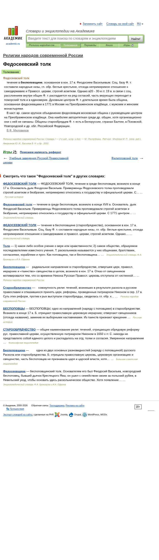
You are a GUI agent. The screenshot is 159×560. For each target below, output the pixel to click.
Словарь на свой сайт (120, 23)
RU (139, 23)
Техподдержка (56, 405)
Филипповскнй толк (124, 158)
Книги (109, 45)
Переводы (90, 45)
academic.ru (13, 43)
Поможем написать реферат (40, 152)
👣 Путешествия (15, 408)
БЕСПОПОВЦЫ (14, 308)
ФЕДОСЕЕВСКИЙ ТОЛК (19, 183)
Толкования (70, 45)
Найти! (135, 38)
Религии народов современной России (43, 45)
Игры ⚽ (129, 45)
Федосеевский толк (17, 204)
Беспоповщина (14, 266)
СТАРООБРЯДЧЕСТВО (19, 329)
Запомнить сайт (92, 23)
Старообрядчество (17, 287)
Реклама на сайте (75, 405)
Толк (6, 246)
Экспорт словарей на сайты (18, 414)
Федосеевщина (14, 371)
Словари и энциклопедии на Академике (60, 31)
